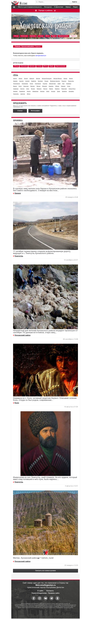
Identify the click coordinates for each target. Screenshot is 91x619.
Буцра (46, 81)
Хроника (33, 36)
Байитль (33, 81)
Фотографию (35, 110)
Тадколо (39, 88)
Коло (20, 86)
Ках (63, 83)
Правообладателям (39, 593)
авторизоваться (40, 55)
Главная (17, 46)
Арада (65, 78)
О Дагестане (58, 7)
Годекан (73, 36)
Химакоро (35, 91)
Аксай (26, 78)
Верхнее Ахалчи (55, 81)
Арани (71, 78)
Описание (24, 36)
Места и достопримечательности (30, 7)
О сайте (40, 591)
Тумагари (64, 88)
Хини (47, 91)
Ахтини (27, 81)
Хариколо (22, 91)
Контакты (50, 591)
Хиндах (42, 91)
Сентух (22, 88)
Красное (26, 86)
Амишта (32, 78)
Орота (15, 78)
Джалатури (52, 83)
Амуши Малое (57, 78)
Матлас (32, 86)
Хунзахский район (27, 46)
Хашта (29, 91)
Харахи (15, 91)
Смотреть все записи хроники (45, 570)
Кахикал (68, 83)
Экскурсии (48, 7)
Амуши (38, 78)
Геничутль (71, 81)
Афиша (68, 7)
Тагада (33, 88)
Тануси (45, 88)
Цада (58, 91)
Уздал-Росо (72, 88)
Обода (57, 86)
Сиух (27, 88)
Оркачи (63, 86)
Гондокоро (25, 83)
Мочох (38, 86)
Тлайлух (57, 88)
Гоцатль (45, 83)
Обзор (16, 36)
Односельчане (63, 36)
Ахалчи (21, 81)
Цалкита (64, 91)
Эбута (28, 94)
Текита (51, 88)
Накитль (51, 86)
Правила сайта (53, 593)
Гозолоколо (16, 83)
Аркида (15, 81)
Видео (75, 7)
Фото (47, 36)
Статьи (40, 36)
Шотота (22, 94)
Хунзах (53, 91)
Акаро (20, 78)
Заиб (58, 83)
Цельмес (71, 91)
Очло (68, 86)
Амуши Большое (47, 78)
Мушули (44, 86)
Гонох (31, 83)
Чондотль (16, 94)
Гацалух (64, 81)
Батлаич (40, 81)
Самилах (15, 88)
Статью (19, 110)
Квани (15, 86)
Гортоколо (38, 83)
